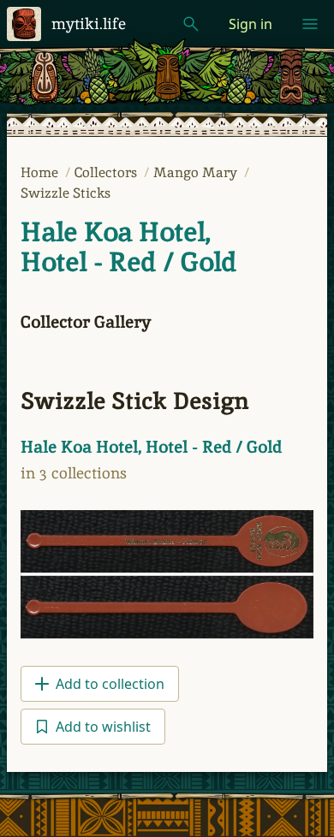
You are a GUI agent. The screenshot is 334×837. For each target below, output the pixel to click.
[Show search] (191, 24)
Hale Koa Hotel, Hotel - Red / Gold (128, 247)
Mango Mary (197, 172)
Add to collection (110, 683)
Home (41, 172)
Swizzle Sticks (65, 193)
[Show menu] (310, 24)
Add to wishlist (103, 726)
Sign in (250, 24)
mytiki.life (88, 23)
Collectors (107, 172)
